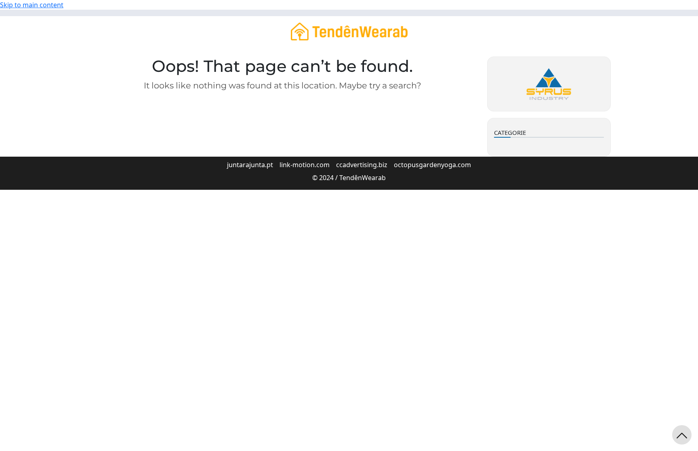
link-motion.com (305, 164)
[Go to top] (682, 435)
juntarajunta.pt (250, 164)
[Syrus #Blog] (349, 30)
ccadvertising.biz (361, 164)
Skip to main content (31, 4)
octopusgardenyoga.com (432, 164)
